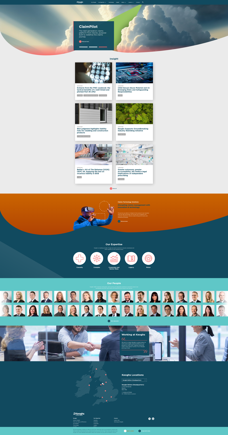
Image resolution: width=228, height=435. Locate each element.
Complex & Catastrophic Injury (91, 95)
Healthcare (121, 179)
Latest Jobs (117, 420)
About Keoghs (76, 420)
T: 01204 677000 (127, 392)
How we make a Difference (79, 421)
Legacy (95, 425)
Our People (76, 423)
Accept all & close (145, 430)
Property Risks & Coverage (84, 136)
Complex (80, 95)
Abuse (120, 95)
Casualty (96, 420)
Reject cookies (130, 430)
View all (115, 188)
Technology (76, 425)
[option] (114, 30)
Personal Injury (103, 95)
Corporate (96, 423)
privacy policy (112, 432)
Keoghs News (122, 134)
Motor (95, 426)
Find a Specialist (115, 321)
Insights (75, 426)
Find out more (85, 41)
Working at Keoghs (118, 421)
